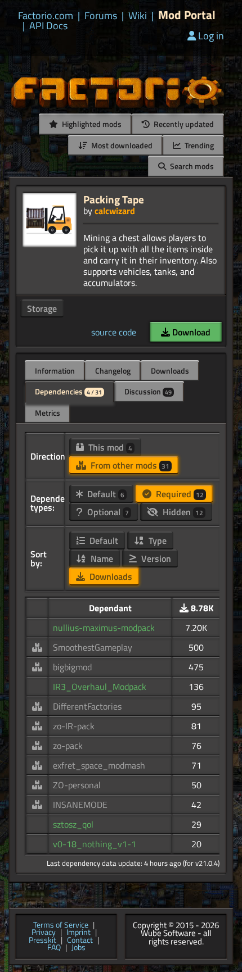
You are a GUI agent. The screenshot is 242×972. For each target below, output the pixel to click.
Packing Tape (113, 199)
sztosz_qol (73, 824)
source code (113, 332)
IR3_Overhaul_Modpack (99, 686)
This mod (109, 447)
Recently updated (183, 124)
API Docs (48, 26)
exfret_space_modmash (99, 765)
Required (179, 494)
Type (156, 540)
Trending (198, 145)
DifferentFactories (87, 706)
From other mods (128, 465)
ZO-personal (77, 785)
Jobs (78, 948)
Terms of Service (60, 925)
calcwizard (115, 210)
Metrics (47, 413)
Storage (42, 308)
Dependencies (68, 391)
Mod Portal (187, 15)
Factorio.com (45, 16)
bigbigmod (72, 667)
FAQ (54, 948)
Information (55, 370)
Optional (107, 512)
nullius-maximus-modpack (104, 627)
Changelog (113, 370)
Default (104, 494)
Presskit (42, 940)
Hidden (181, 512)
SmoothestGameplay (92, 647)
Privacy (44, 933)
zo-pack (68, 745)
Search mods (191, 166)
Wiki (137, 16)
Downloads (170, 370)
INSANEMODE (80, 804)
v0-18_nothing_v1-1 (94, 844)
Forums (100, 16)
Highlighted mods (91, 124)
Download (190, 332)
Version (155, 558)
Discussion (148, 391)
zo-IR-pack (74, 726)
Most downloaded (121, 145)
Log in (211, 35)
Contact (80, 940)
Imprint (78, 933)
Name (100, 558)
